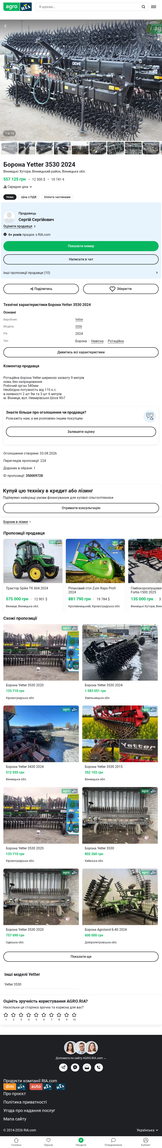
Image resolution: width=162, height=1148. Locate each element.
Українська (146, 1130)
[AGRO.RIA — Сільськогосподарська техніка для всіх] (19, 7)
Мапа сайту (14, 1118)
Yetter (79, 319)
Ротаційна (116, 341)
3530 (78, 326)
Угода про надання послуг (29, 1110)
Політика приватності (25, 1102)
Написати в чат (81, 259)
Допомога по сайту (81, 1058)
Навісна (97, 341)
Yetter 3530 (12, 984)
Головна (16, 1145)
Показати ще (81, 957)
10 (74, 1019)
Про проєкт (14, 1093)
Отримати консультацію (81, 508)
